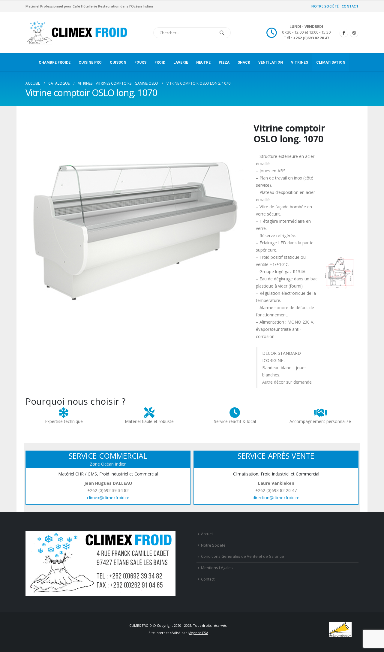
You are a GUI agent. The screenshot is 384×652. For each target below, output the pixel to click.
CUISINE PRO (90, 62)
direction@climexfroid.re (276, 497)
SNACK (244, 62)
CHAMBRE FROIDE (54, 62)
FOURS (140, 62)
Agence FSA (198, 632)
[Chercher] (222, 33)
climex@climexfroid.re (108, 497)
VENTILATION (270, 62)
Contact (350, 6)
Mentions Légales (217, 567)
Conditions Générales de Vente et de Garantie (242, 556)
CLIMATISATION (330, 62)
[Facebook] (344, 33)
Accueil (207, 533)
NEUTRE (203, 62)
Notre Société (325, 6)
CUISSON (118, 62)
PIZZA (224, 62)
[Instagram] (354, 33)
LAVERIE (180, 62)
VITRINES (299, 62)
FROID (159, 62)
